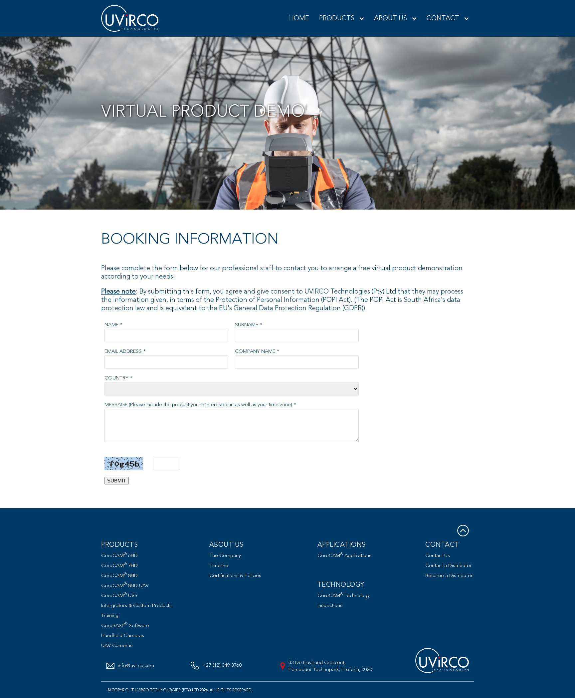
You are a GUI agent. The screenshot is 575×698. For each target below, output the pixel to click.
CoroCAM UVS (119, 595)
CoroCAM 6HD (119, 555)
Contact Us (437, 555)
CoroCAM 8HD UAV (125, 585)
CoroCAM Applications (344, 555)
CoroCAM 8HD (119, 575)
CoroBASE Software (125, 625)
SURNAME (246, 325)
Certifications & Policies (235, 575)
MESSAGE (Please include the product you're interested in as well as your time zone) (198, 404)
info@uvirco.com (136, 665)
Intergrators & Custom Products (136, 605)
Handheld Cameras (122, 635)
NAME (111, 325)
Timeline (218, 565)
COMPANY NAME (255, 351)
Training (109, 615)
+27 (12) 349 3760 (222, 665)
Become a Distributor (449, 575)
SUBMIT (116, 480)
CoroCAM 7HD (119, 565)
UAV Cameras (116, 645)
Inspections (329, 605)
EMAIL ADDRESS (123, 351)
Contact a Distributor (448, 565)
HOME (299, 18)
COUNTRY (116, 378)
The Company (225, 555)
